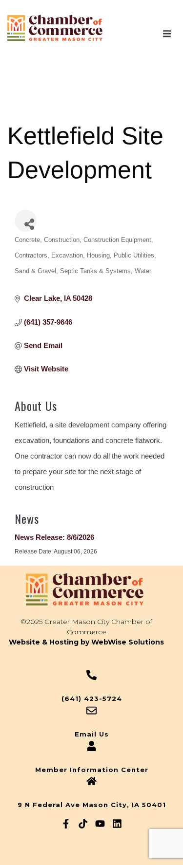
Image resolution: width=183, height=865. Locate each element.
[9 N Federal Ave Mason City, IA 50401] (91, 781)
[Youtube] (100, 823)
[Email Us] (91, 710)
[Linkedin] (117, 823)
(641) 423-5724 (91, 698)
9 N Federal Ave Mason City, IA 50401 (92, 805)
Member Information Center (91, 769)
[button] (167, 33)
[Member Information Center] (91, 746)
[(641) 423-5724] (91, 675)
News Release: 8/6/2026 (54, 537)
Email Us (92, 734)
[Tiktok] (83, 823)
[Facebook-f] (66, 823)
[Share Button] (26, 221)
